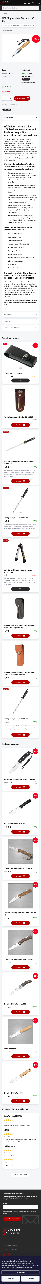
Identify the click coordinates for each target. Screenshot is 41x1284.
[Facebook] (3, 1254)
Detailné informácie (8, 104)
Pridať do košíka (20, 98)
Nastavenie (21, 1272)
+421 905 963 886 (11, 1249)
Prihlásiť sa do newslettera (12, 1219)
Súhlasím (30, 1279)
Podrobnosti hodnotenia (27, 25)
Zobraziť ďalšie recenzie (20, 1174)
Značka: (7, 30)
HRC (21, 247)
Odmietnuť (10, 1279)
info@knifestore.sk (12, 1245)
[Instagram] (8, 1254)
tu (32, 1268)
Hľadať (36, 8)
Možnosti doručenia (28, 82)
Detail (20, 380)
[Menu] (38, 2)
